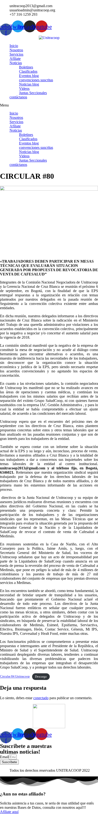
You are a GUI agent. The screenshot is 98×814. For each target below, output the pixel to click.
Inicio (14, 46)
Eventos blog (29, 76)
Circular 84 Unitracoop (15, 676)
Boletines (26, 67)
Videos (24, 89)
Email (4, 757)
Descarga (41, 676)
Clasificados (28, 71)
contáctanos (18, 97)
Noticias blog (29, 84)
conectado (41, 698)
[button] (49, 105)
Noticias (16, 63)
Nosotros (16, 50)
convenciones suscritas (36, 80)
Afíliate (15, 59)
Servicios (16, 54)
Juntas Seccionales (33, 93)
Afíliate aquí (9, 812)
